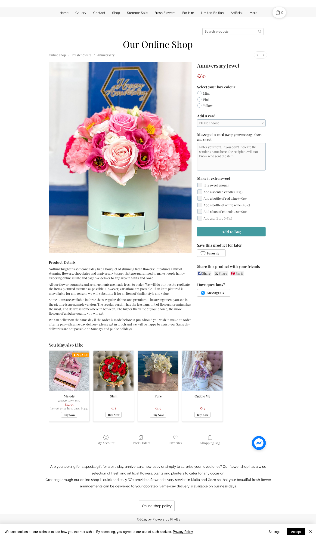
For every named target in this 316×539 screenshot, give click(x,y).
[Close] (310, 531)
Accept (296, 531)
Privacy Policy (183, 531)
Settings (274, 531)
